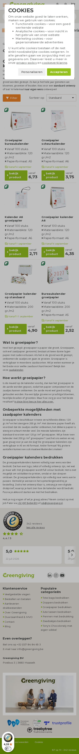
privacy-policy (26, 62)
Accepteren (59, 72)
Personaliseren (31, 72)
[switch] (8, 749)
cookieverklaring (54, 62)
